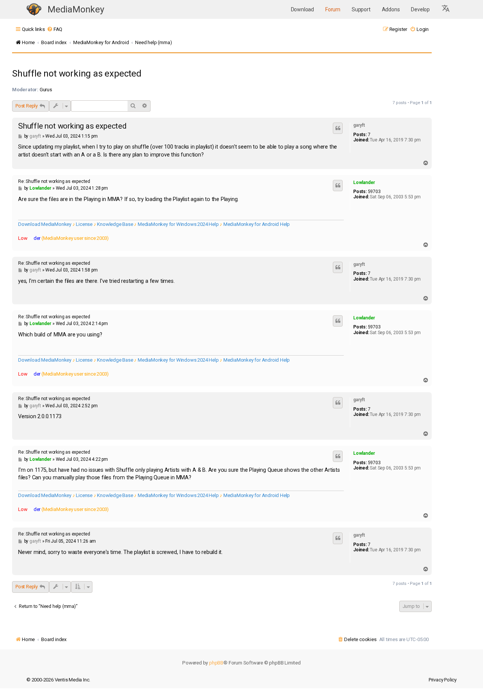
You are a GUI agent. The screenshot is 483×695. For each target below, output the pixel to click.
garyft (359, 125)
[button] (446, 9)
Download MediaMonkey (44, 224)
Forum (332, 9)
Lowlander (364, 182)
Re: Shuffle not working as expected (54, 181)
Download (302, 9)
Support (361, 9)
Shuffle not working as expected (77, 73)
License (84, 224)
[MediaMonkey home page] (34, 9)
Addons (391, 9)
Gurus (46, 89)
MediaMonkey (76, 9)
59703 (374, 191)
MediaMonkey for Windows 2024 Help (178, 224)
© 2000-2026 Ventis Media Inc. (58, 680)
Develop (420, 9)
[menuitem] (54, 29)
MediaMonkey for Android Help (256, 224)
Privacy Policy (443, 680)
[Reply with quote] (338, 128)
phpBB (216, 663)
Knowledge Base (115, 224)
